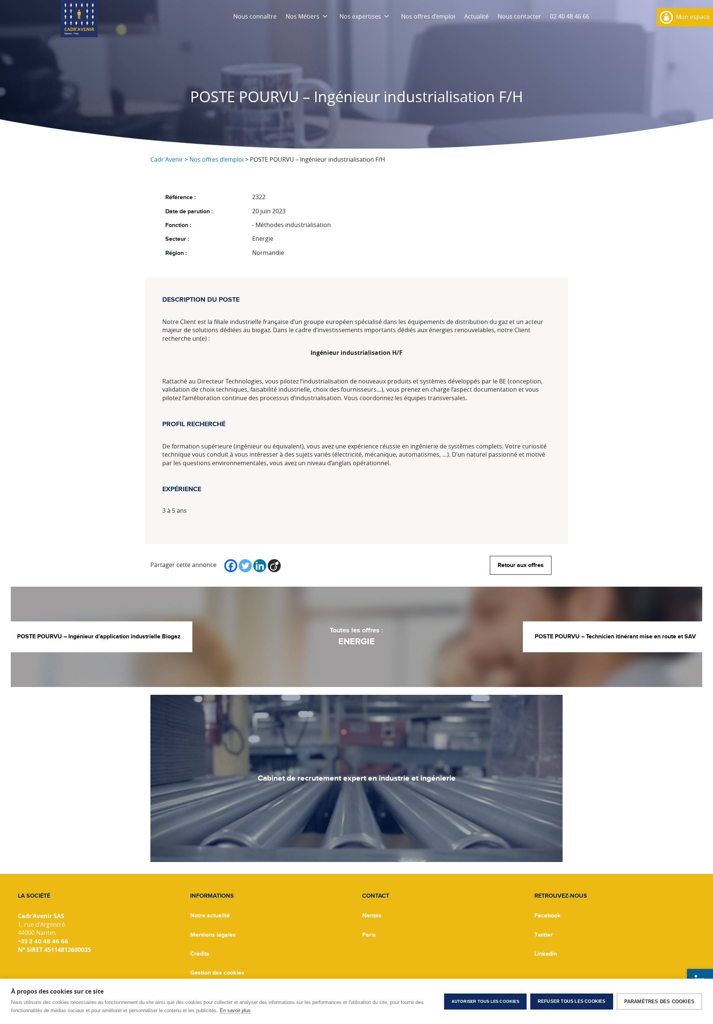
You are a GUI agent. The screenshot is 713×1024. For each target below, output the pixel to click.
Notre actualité (210, 915)
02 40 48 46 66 (569, 16)
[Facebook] (230, 565)
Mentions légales (213, 935)
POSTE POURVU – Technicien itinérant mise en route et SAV (615, 637)
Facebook (547, 915)
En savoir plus (235, 1010)
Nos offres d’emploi (428, 16)
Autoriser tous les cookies (485, 1001)
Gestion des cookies (217, 972)
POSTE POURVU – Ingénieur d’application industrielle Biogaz (98, 637)
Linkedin (545, 953)
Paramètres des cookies (659, 1001)
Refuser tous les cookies (572, 1001)
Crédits (199, 953)
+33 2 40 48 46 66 (43, 941)
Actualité (476, 16)
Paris (369, 935)
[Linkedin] (259, 565)
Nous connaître (255, 16)
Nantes (371, 915)
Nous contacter (519, 16)
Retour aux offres (521, 565)
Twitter (543, 935)
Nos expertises (360, 16)
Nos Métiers (302, 16)
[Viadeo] (274, 565)
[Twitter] (245, 565)
